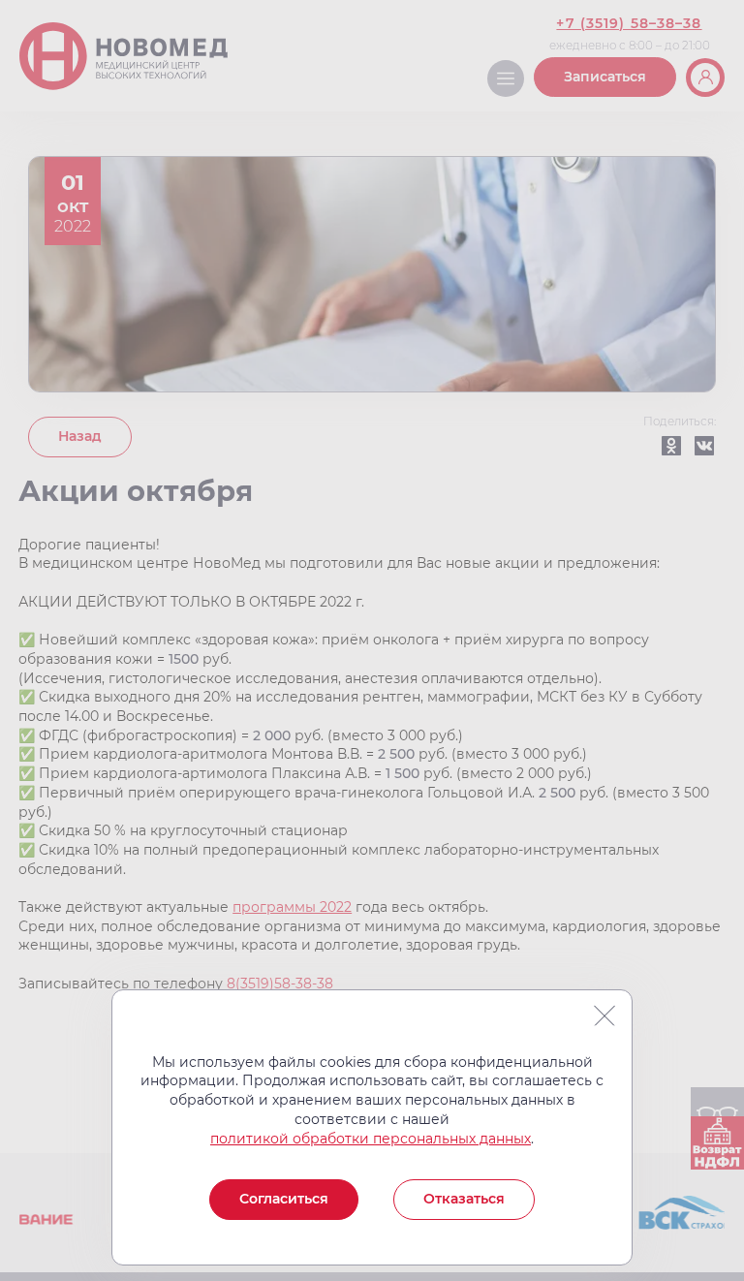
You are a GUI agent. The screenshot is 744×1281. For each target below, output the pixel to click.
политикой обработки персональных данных (370, 1138)
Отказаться (464, 1198)
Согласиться (283, 1198)
